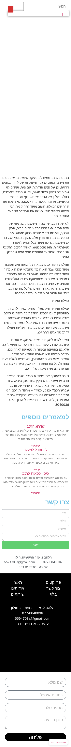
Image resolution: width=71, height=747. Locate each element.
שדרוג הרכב (36, 426)
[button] (10, 9)
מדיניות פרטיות (58, 742)
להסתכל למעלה (35, 450)
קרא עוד (35, 445)
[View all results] (65, 14)
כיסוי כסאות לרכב (35, 473)
